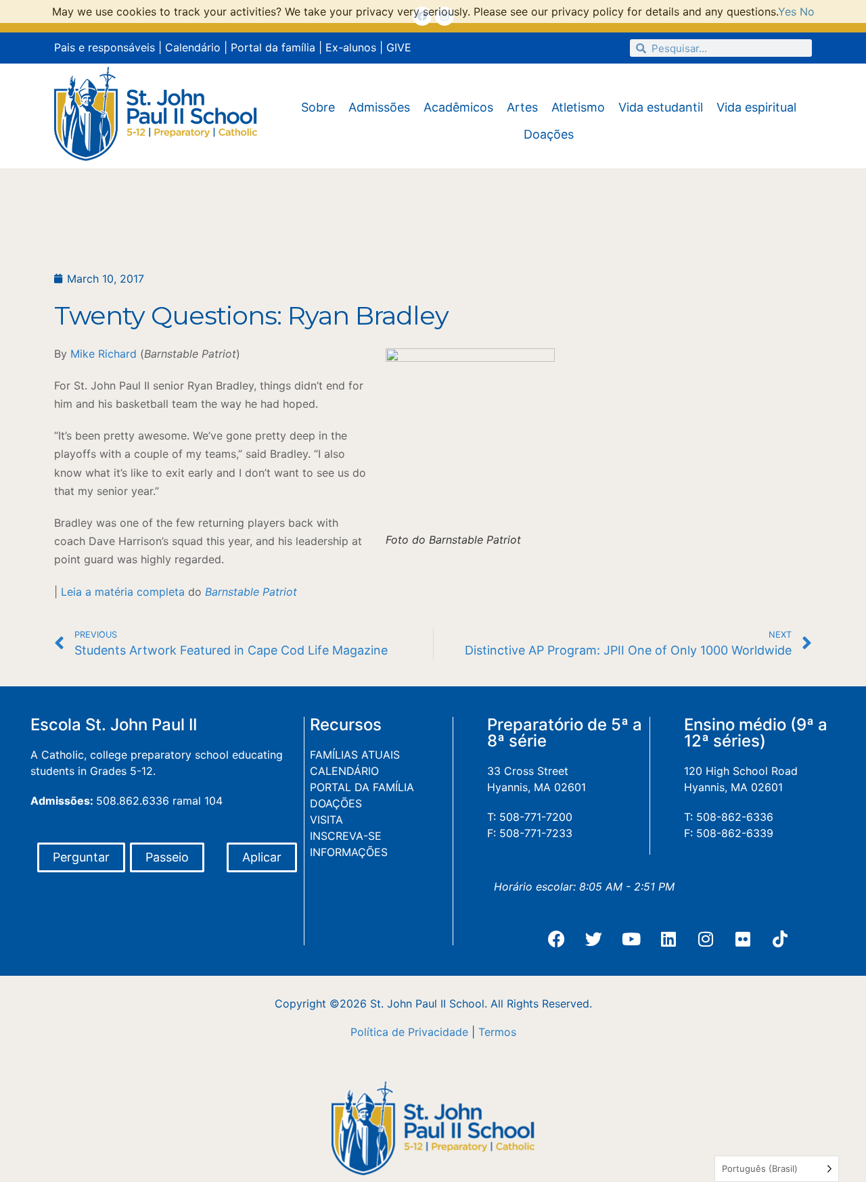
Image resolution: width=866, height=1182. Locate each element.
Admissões (379, 107)
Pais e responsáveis (104, 47)
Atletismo (578, 107)
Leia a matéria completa (123, 591)
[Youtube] (631, 938)
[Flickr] (743, 938)
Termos (497, 1032)
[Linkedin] (668, 938)
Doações (549, 134)
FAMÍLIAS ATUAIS (355, 754)
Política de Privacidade (409, 1032)
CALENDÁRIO (344, 771)
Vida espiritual (756, 107)
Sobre (318, 107)
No (807, 11)
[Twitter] (594, 938)
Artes (522, 107)
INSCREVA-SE (346, 836)
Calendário (193, 47)
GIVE (398, 47)
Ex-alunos (350, 47)
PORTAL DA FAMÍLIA (362, 787)
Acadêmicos (458, 107)
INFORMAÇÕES (349, 852)
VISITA (326, 819)
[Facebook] (557, 938)
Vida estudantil (660, 107)
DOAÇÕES (336, 803)
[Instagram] (706, 938)
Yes (787, 11)
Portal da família (273, 47)
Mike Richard (103, 353)
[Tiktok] (780, 938)
